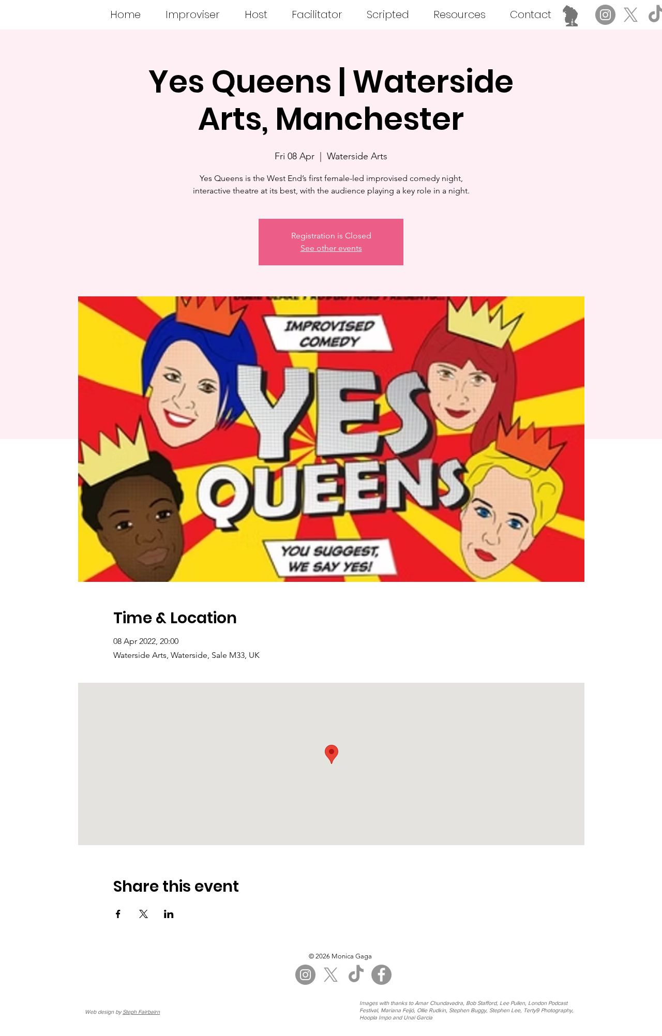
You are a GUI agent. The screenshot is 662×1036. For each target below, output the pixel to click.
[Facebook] (381, 975)
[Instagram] (605, 15)
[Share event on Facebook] (118, 914)
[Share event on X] (143, 914)
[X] (631, 15)
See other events (331, 248)
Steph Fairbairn (141, 1012)
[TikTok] (356, 975)
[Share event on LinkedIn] (169, 914)
